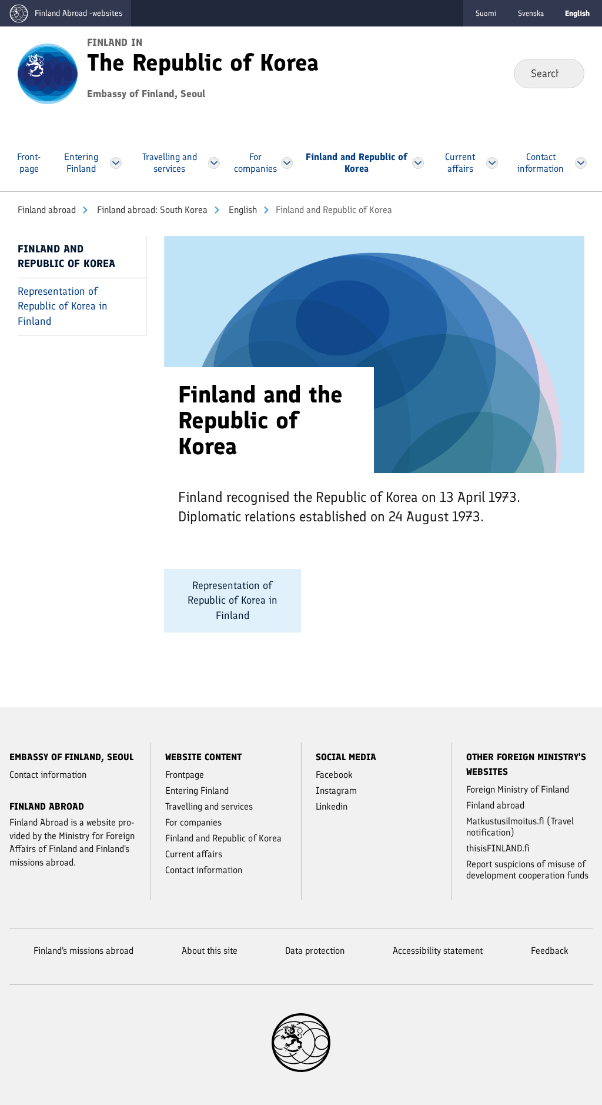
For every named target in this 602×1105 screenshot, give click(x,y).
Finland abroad (47, 209)
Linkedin (331, 806)
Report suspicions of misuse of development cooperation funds (527, 869)
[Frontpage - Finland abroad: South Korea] (48, 73)
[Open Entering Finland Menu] (116, 163)
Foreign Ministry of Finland (517, 789)
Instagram (336, 790)
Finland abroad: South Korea (151, 209)
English (241, 209)
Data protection (315, 950)
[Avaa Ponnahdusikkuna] (374, 354)
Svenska (531, 13)
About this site (210, 950)
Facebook (334, 774)
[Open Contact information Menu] (581, 163)
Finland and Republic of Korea (66, 256)
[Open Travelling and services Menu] (214, 163)
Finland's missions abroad (83, 950)
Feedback (549, 950)
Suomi (486, 13)
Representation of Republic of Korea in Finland (63, 306)
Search (565, 73)
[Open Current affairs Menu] (491, 163)
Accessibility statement (438, 950)
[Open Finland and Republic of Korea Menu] (418, 163)
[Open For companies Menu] (287, 163)
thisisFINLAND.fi (498, 848)
